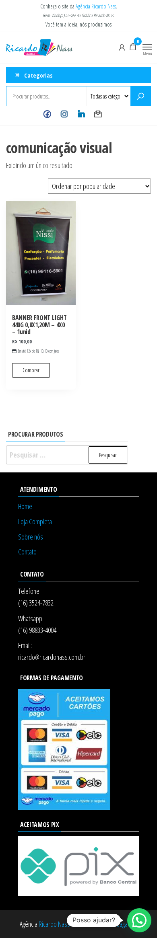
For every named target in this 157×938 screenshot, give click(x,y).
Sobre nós (30, 537)
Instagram (64, 114)
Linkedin (81, 114)
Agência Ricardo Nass (96, 6)
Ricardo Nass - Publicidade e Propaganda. (88, 924)
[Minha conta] (122, 46)
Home (25, 506)
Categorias (38, 75)
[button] (139, 920)
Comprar (31, 370)
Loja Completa (35, 521)
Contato (98, 114)
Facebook (47, 114)
